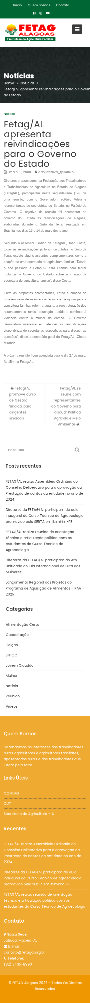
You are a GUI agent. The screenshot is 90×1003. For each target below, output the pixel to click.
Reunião (13, 696)
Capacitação (17, 634)
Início (17, 5)
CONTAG (11, 793)
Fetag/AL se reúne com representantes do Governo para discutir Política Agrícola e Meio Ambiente (66, 406)
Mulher (12, 675)
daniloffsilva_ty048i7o (56, 172)
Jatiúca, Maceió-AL (20, 940)
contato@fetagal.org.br (24, 952)
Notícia (9, 113)
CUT (7, 803)
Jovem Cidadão (20, 665)
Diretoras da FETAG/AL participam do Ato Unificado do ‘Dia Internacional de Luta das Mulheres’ (43, 566)
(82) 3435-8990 (18, 964)
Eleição (12, 644)
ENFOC (11, 655)
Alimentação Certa (22, 624)
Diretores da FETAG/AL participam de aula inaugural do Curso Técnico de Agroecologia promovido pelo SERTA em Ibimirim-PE (45, 515)
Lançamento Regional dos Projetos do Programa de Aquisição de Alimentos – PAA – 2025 (45, 588)
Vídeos (12, 706)
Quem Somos (39, 5)
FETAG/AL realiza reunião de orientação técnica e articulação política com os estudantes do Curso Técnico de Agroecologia (44, 900)
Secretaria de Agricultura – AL (29, 813)
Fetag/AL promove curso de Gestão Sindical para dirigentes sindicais (22, 403)
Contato (62, 5)
